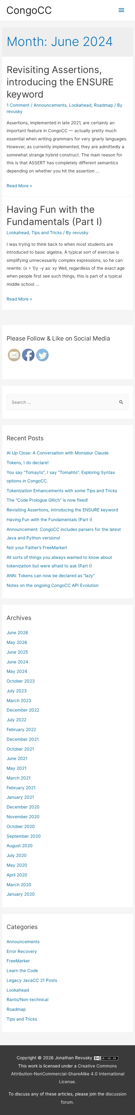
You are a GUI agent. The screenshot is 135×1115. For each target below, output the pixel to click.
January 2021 (20, 797)
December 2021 (23, 739)
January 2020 (21, 894)
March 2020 (19, 884)
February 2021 (21, 787)
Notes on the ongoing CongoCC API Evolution (53, 585)
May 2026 (17, 642)
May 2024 (17, 671)
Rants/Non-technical (27, 999)
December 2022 (23, 709)
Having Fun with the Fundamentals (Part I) (49, 519)
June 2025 (17, 652)
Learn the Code (22, 970)
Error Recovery (22, 951)
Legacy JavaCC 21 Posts (32, 980)
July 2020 (17, 855)
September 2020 (24, 836)
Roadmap (103, 105)
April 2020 (17, 874)
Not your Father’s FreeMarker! (37, 547)
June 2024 (17, 661)
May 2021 (16, 768)
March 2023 (19, 700)
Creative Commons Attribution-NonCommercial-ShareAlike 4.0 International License (67, 1073)
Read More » (19, 185)
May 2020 (17, 865)
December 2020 (23, 806)
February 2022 (21, 729)
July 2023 (17, 690)
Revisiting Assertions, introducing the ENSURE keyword (60, 82)
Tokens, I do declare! (28, 462)
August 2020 (20, 845)
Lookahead (80, 105)
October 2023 (21, 681)
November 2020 (23, 816)
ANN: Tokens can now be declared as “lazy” (51, 575)
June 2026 (17, 632)
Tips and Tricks (46, 232)
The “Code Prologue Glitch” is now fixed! (47, 500)
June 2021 (17, 758)
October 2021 (20, 749)
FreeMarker (18, 960)
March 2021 (18, 777)
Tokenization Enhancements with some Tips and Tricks (62, 490)
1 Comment (18, 105)
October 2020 (21, 826)
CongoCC (29, 10)
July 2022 (16, 719)
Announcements (50, 105)
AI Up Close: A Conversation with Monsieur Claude (58, 452)
